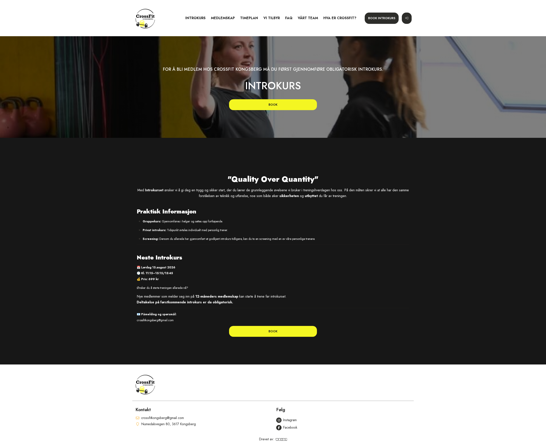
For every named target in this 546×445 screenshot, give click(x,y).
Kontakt (143, 409)
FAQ (288, 18)
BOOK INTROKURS (381, 18)
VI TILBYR (271, 18)
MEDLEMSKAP (223, 18)
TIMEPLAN (249, 18)
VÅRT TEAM (308, 18)
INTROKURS (195, 18)
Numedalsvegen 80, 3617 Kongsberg (168, 424)
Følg (280, 409)
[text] (273, 248)
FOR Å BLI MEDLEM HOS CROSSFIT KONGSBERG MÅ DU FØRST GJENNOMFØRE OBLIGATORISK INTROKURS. (273, 69)
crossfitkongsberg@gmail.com (162, 417)
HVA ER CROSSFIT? (339, 18)
